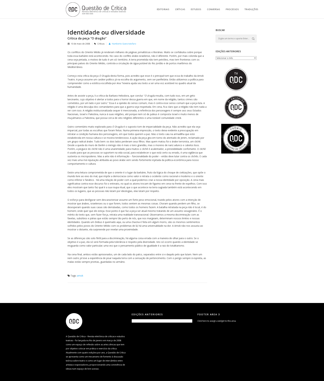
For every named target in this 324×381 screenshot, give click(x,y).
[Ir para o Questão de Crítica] (74, 321)
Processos (232, 9)
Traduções (251, 9)
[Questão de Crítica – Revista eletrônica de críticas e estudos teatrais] (96, 9)
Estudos (196, 9)
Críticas (180, 9)
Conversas (213, 9)
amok (80, 275)
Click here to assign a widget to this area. (216, 320)
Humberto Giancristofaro (124, 43)
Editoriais (163, 9)
